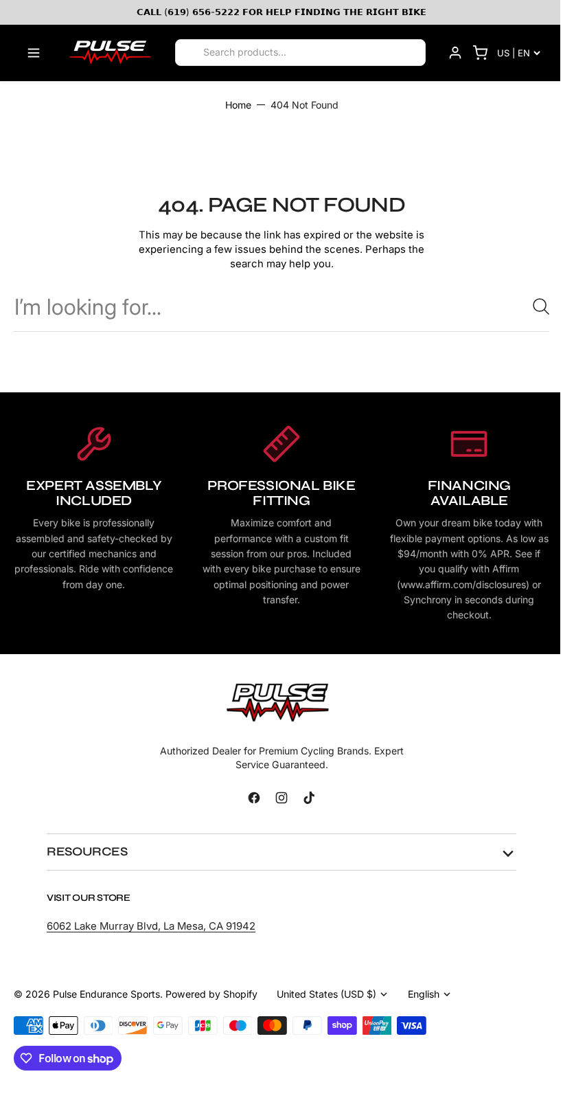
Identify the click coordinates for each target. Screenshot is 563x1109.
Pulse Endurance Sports (106, 994)
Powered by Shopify (211, 994)
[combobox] (281, 306)
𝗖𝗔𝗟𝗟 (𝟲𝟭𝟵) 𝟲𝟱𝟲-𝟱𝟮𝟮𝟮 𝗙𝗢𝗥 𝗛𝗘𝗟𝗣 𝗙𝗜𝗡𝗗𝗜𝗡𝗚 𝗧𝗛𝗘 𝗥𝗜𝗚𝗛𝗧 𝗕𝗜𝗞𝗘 (281, 11)
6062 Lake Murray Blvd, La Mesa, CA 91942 (151, 926)
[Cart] (479, 52)
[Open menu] (33, 53)
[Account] (455, 52)
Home (238, 105)
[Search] (190, 53)
